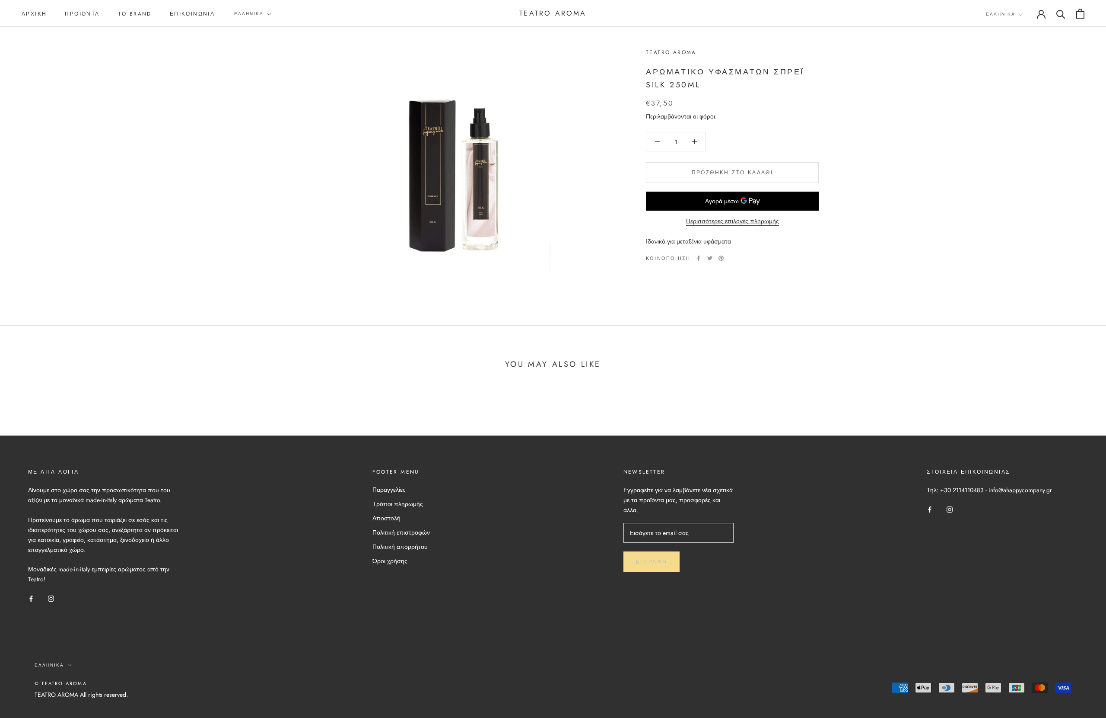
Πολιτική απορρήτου (400, 546)
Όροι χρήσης (389, 561)
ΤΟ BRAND (135, 14)
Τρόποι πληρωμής (397, 504)
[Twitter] (709, 258)
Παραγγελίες (389, 489)
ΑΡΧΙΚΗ (34, 14)
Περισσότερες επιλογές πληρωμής (732, 221)
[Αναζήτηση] (1060, 13)
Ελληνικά (249, 13)
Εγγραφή (651, 562)
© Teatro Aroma (61, 683)
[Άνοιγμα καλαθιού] (1080, 14)
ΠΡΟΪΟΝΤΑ (82, 14)
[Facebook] (698, 258)
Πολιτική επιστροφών (401, 532)
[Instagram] (51, 598)
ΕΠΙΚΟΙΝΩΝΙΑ (192, 14)
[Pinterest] (721, 258)
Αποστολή (386, 518)
